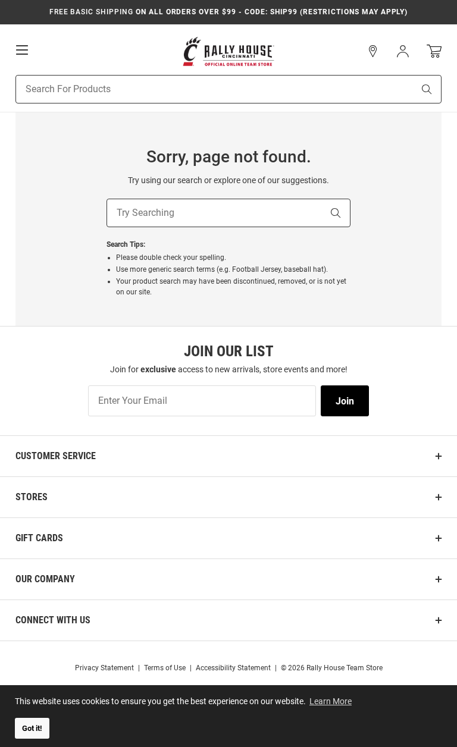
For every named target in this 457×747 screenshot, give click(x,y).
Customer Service (55, 456)
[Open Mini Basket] (434, 51)
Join (345, 401)
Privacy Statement (104, 668)
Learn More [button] (330, 701)
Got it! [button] (32, 728)
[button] (373, 51)
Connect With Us (52, 620)
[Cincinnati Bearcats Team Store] (228, 51)
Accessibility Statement (233, 668)
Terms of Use (165, 668)
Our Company (45, 579)
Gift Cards (39, 538)
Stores (31, 497)
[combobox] (199, 89)
